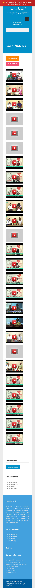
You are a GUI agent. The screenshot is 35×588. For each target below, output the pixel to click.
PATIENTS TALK (12, 64)
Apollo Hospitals (19, 9)
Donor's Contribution (14, 12)
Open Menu (27, 19)
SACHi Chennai (13, 536)
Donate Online (13, 8)
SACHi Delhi (12, 539)
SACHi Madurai (13, 541)
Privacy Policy (10, 583)
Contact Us (21, 14)
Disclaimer (18, 583)
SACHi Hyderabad (13, 534)
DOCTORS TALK (12, 58)
